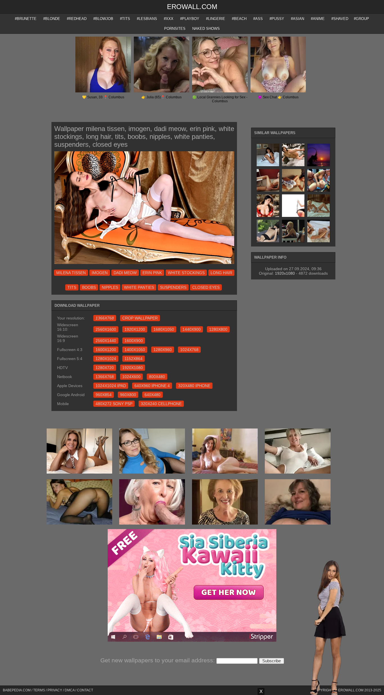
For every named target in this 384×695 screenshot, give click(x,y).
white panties (139, 287)
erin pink (152, 272)
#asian (297, 19)
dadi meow (125, 272)
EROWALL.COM (192, 6)
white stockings (186, 272)
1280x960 (162, 349)
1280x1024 (106, 358)
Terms (39, 690)
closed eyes (206, 287)
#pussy (277, 19)
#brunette (26, 19)
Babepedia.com (17, 690)
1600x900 (134, 340)
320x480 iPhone (194, 385)
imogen (100, 272)
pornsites (175, 28)
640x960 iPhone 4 (152, 385)
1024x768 (189, 349)
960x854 (104, 394)
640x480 (152, 394)
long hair (221, 272)
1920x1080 (132, 367)
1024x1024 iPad (111, 385)
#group (361, 19)
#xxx (168, 19)
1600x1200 (106, 349)
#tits (125, 19)
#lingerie (215, 19)
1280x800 (218, 329)
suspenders (173, 287)
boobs (89, 287)
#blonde (51, 19)
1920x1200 (135, 329)
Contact (85, 690)
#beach (239, 19)
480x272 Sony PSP (114, 403)
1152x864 (134, 358)
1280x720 (105, 367)
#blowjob (103, 19)
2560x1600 (106, 329)
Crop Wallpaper (140, 318)
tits (71, 287)
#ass (258, 19)
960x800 (128, 394)
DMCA (69, 690)
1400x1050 (135, 349)
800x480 (157, 376)
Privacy (55, 690)
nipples (110, 287)
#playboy (189, 19)
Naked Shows (206, 28)
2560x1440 (106, 340)
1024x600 (131, 376)
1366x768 (105, 376)
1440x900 (191, 329)
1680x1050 (163, 329)
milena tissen (71, 272)
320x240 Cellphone (161, 403)
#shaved (339, 19)
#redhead (77, 19)
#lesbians (147, 19)
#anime (318, 19)
